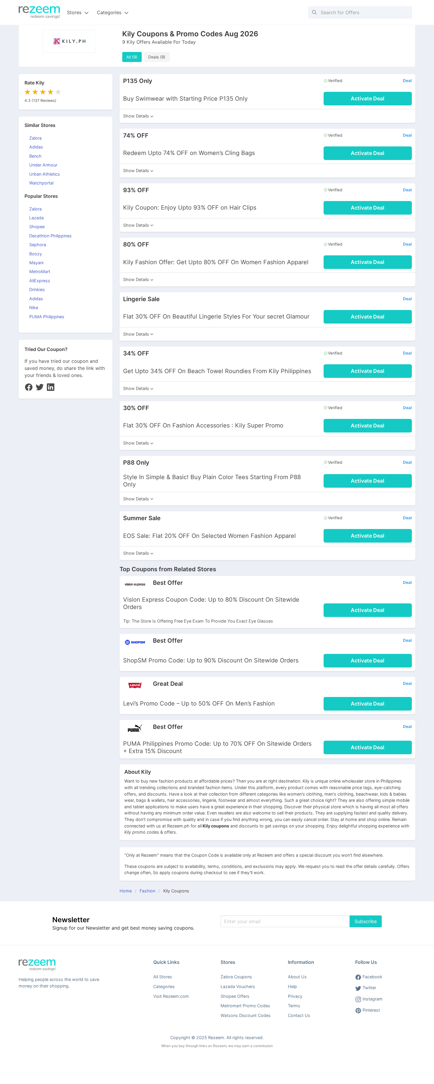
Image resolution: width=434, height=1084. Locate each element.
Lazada (36, 217)
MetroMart (39, 271)
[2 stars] (34, 92)
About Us (297, 976)
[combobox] (360, 12)
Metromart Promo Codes (245, 1005)
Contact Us (299, 1015)
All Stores (162, 976)
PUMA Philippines (46, 316)
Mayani (36, 262)
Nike (33, 307)
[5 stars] (57, 92)
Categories (164, 986)
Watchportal (41, 182)
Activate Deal (367, 98)
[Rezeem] (39, 12)
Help (292, 986)
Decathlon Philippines (50, 235)
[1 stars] (27, 92)
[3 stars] (42, 92)
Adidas (36, 146)
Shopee (37, 226)
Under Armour (43, 164)
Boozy (35, 253)
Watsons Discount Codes (246, 1015)
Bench (35, 156)
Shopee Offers (235, 996)
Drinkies (37, 289)
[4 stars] (49, 92)
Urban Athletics (44, 174)
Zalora (35, 138)
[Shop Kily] (69, 51)
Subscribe (366, 921)
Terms (294, 1005)
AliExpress (39, 280)
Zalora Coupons (236, 976)
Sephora (37, 244)
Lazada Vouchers (238, 986)
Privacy (295, 996)
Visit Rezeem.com (171, 996)
